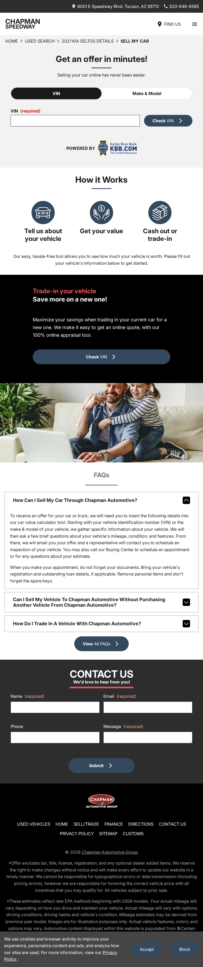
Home (11, 41)
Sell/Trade (86, 824)
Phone (17, 726)
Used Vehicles (33, 824)
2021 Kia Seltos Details (88, 41)
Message (123, 726)
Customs (133, 833)
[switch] (194, 24)
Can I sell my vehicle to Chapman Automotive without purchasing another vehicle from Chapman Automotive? (89, 602)
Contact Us (172, 824)
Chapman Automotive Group (110, 852)
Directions (141, 824)
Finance (113, 824)
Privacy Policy (77, 833)
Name (27, 696)
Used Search (40, 41)
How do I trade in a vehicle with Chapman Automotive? (77, 623)
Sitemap (108, 833)
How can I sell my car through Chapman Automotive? (75, 500)
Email (119, 696)
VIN (56, 93)
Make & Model (146, 93)
